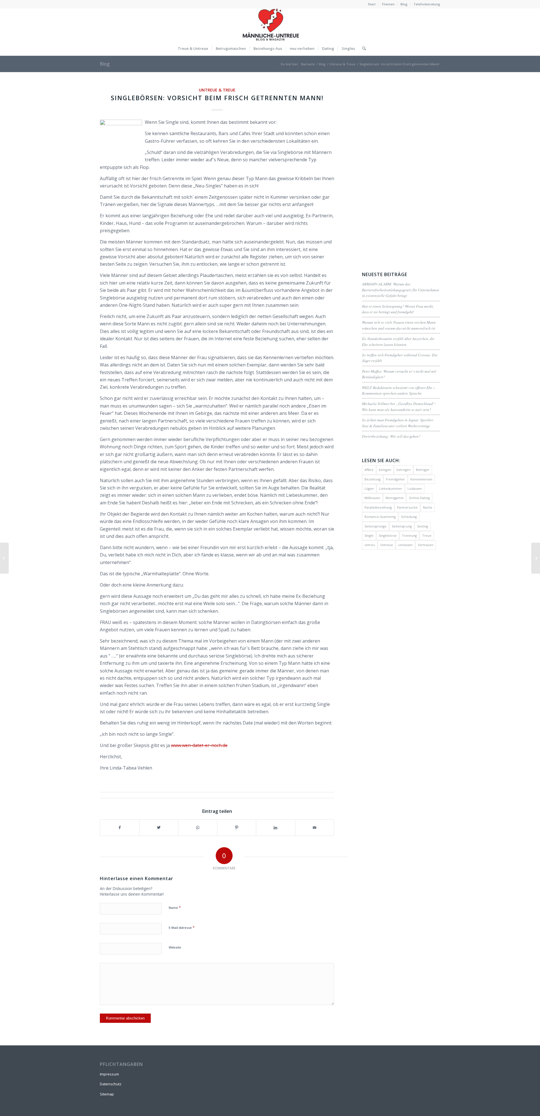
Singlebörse (388, 535)
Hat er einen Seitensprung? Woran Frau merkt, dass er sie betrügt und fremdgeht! (398, 308)
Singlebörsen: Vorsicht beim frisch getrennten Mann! (217, 97)
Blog (404, 4)
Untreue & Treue (217, 90)
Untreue (386, 545)
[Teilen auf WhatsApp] (197, 827)
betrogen (404, 470)
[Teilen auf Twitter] (159, 827)
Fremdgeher (395, 479)
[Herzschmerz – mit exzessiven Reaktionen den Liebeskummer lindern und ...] (4, 558)
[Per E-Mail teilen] (314, 827)
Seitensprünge (375, 526)
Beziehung (372, 479)
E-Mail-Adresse (182, 927)
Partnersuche (407, 507)
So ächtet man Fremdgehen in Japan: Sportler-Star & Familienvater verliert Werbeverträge (398, 422)
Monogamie (395, 498)
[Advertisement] (401, 170)
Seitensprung (402, 526)
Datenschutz (111, 1083)
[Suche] (362, 48)
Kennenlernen (421, 479)
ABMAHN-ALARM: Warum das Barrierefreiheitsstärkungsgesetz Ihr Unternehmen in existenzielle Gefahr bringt (400, 289)
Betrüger (422, 470)
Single (369, 535)
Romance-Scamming (380, 517)
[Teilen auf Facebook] (119, 827)
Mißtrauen (372, 498)
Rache (427, 507)
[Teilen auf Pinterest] (236, 827)
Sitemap (107, 1094)
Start (371, 4)
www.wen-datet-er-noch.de (199, 745)
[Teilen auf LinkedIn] (275, 827)
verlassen (405, 545)
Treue (426, 535)
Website (175, 947)
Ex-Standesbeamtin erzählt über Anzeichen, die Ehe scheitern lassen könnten (398, 341)
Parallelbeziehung (378, 507)
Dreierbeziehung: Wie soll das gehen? (391, 436)
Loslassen (415, 488)
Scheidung (409, 517)
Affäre (369, 470)
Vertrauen (425, 545)
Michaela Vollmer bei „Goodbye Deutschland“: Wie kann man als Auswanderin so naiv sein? (399, 406)
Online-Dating (419, 498)
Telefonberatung (426, 4)
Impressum (109, 1074)
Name (175, 907)
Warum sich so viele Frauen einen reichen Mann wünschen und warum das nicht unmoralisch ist (399, 324)
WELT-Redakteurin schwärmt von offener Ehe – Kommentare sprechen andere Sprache (398, 390)
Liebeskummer (390, 488)
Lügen (369, 488)
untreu (369, 545)
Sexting (422, 526)
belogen (385, 470)
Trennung (409, 535)
